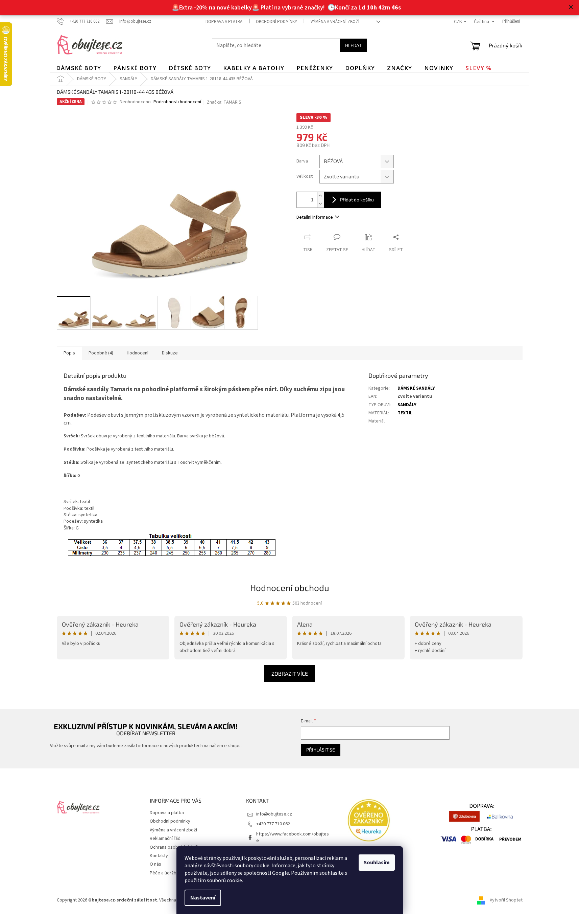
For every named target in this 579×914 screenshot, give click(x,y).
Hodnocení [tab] (137, 353)
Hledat (353, 45)
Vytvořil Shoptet (506, 900)
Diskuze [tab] (170, 353)
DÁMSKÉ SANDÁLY (416, 388)
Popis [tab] (69, 353)
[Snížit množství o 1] (320, 204)
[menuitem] (78, 68)
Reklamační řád (165, 838)
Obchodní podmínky (276, 22)
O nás (155, 864)
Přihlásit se (320, 750)
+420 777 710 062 (273, 824)
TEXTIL (404, 413)
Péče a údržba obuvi (170, 873)
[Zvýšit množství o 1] (320, 196)
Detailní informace (314, 217)
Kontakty (159, 855)
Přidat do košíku (357, 199)
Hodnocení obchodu (289, 587)
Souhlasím (377, 862)
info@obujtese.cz (274, 814)
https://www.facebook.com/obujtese (292, 837)
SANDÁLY (406, 404)
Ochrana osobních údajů (174, 847)
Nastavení (202, 897)
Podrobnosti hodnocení (177, 102)
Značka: (224, 102)
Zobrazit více (289, 673)
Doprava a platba (224, 22)
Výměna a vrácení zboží (335, 22)
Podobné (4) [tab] (101, 353)
